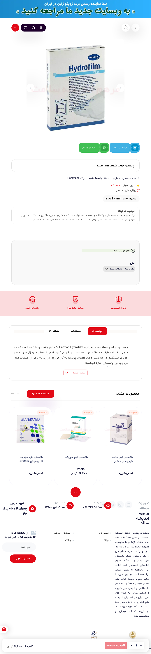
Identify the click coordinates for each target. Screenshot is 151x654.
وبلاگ (106, 540)
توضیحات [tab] (97, 331)
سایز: (132, 264)
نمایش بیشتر (78, 372)
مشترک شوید (23, 558)
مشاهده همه (42, 393)
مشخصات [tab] (76, 331)
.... (15, 27)
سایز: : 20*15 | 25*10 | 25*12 (121, 199)
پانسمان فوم (95, 178)
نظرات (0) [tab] (54, 331)
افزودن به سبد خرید (115, 645)
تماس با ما (104, 533)
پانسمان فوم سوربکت (76, 457)
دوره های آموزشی (62, 533)
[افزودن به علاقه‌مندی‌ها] (25, 28)
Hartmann (73, 178)
